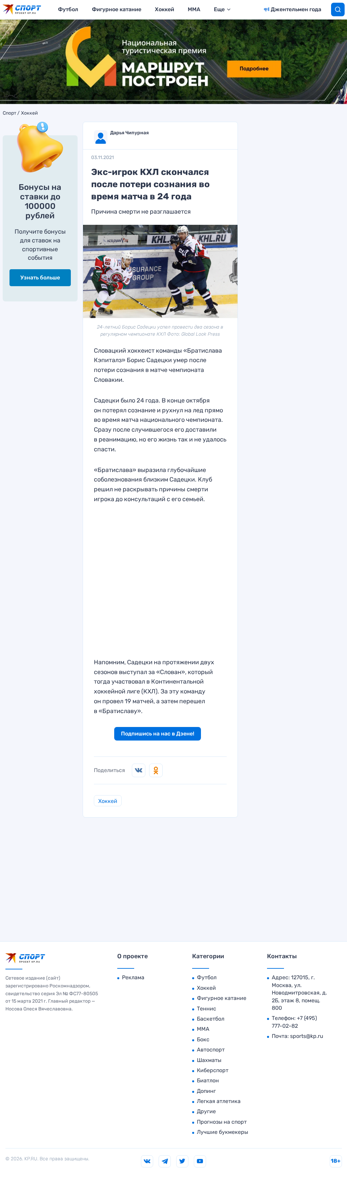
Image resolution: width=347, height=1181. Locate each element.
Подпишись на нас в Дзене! (157, 733)
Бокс (203, 1039)
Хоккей (164, 9)
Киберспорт (212, 1070)
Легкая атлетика (219, 1101)
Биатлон (208, 1080)
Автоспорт (211, 1049)
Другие (206, 1111)
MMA (194, 9)
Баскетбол (210, 1019)
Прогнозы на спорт (222, 1122)
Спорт (9, 113)
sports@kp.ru (306, 1036)
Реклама (133, 977)
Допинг (206, 1091)
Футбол (68, 9)
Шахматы (209, 1060)
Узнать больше (40, 277)
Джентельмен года (296, 9)
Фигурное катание (116, 9)
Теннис (206, 1008)
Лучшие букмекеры (222, 1132)
